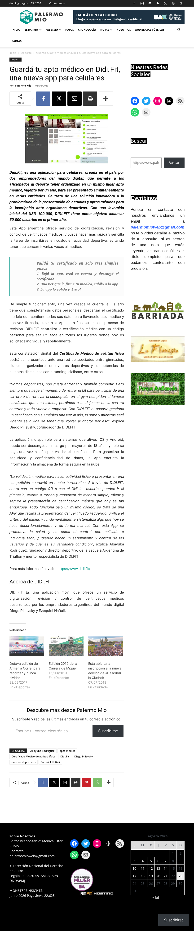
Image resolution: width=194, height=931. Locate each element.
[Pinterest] (86, 782)
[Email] (74, 98)
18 (143, 876)
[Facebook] (134, 3)
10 (134, 868)
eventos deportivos (23, 762)
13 (158, 868)
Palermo (51, 29)
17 (134, 876)
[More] (106, 98)
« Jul (155, 897)
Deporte (26, 53)
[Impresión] (90, 98)
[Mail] (149, 3)
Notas (104, 29)
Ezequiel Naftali (50, 762)
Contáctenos (57, 3)
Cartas (17, 41)
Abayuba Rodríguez (42, 750)
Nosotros (123, 29)
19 (151, 876)
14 (166, 868)
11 (143, 868)
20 (158, 876)
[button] (179, 30)
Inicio (16, 29)
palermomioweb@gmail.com (157, 227)
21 (166, 876)
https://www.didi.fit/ (73, 568)
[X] (165, 3)
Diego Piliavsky (83, 756)
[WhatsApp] (181, 3)
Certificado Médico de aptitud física (33, 756)
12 (151, 868)
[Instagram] (142, 3)
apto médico (67, 750)
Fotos (69, 29)
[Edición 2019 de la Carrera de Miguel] (66, 646)
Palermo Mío (23, 85)
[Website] (173, 3)
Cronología (87, 29)
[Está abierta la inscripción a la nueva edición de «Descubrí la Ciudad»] (105, 646)
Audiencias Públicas (149, 29)
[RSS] (157, 3)
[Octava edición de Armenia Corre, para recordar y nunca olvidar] (26, 646)
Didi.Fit (64, 756)
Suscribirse (108, 730)
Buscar (174, 162)
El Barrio (31, 29)
